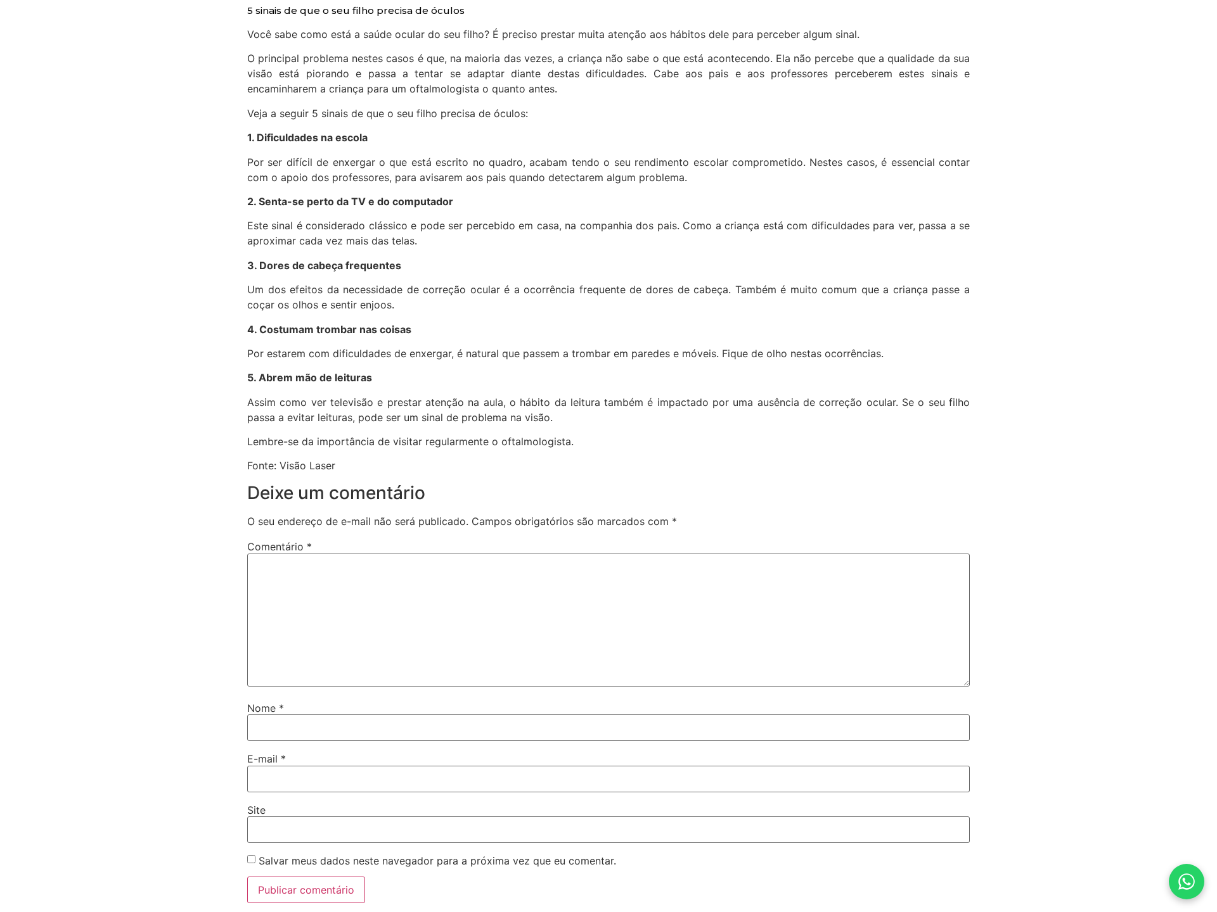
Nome (265, 708)
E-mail (266, 759)
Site (256, 810)
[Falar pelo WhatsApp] (1186, 881)
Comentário (279, 547)
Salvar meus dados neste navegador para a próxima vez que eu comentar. (437, 861)
